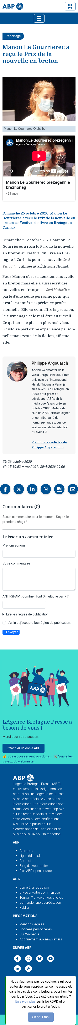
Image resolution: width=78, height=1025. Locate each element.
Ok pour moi (41, 1017)
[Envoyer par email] (73, 489)
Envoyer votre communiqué (40, 892)
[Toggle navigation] (70, 6)
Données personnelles (36, 929)
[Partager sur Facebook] (5, 489)
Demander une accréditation (40, 902)
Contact (25, 861)
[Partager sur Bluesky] (59, 489)
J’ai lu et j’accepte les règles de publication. (39, 623)
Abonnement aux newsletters (41, 939)
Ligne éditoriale (31, 856)
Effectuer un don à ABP (23, 748)
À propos (26, 851)
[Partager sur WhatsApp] (46, 489)
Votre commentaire (16, 563)
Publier (24, 908)
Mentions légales (32, 924)
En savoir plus (25, 1001)
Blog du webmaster (34, 866)
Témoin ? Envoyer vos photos (41, 897)
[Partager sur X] (19, 489)
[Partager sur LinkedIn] (32, 489)
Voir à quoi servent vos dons (28, 756)
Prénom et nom (13, 545)
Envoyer (12, 632)
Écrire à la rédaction (34, 887)
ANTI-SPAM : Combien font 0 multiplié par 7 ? (35, 596)
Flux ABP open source (36, 871)
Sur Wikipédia (29, 934)
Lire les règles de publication (27, 614)
